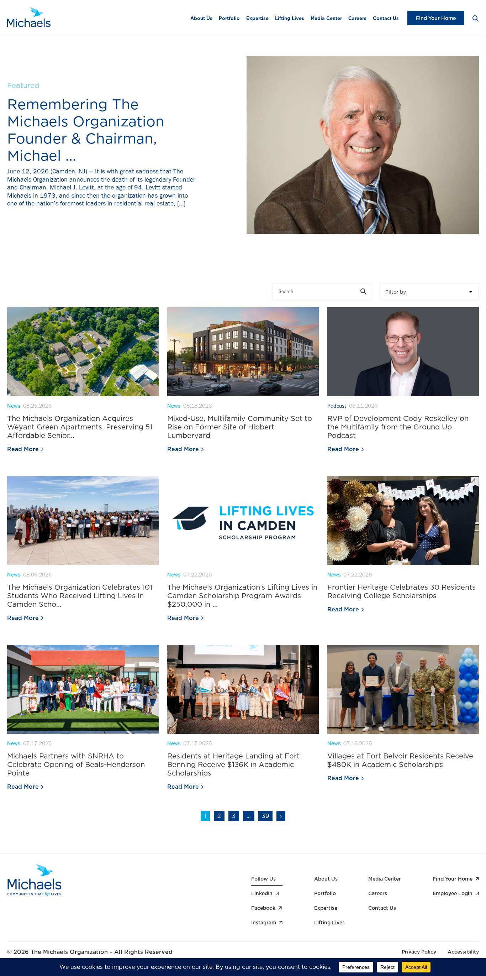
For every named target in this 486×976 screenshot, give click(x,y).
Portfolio (229, 18)
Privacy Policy (419, 952)
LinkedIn (262, 893)
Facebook (263, 908)
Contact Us (386, 18)
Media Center (326, 18)
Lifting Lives (289, 18)
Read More (23, 449)
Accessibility (463, 952)
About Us (201, 18)
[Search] (475, 18)
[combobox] (429, 291)
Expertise (257, 18)
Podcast (336, 406)
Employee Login (452, 893)
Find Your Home (436, 18)
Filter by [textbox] (395, 292)
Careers (357, 18)
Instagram (263, 922)
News (13, 406)
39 (265, 816)
